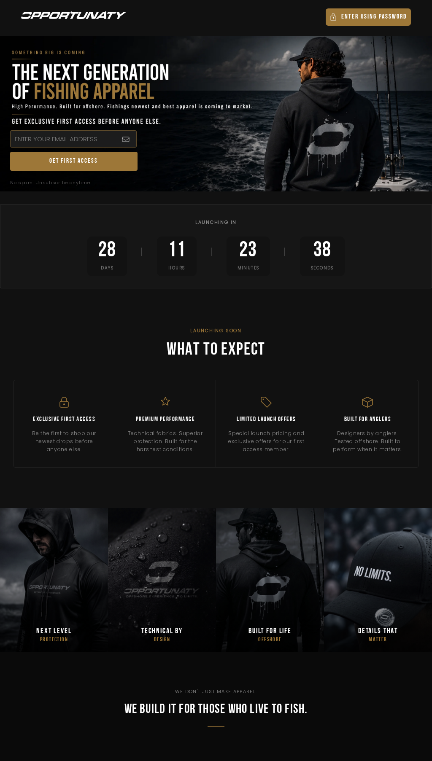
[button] (368, 17)
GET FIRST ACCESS (73, 161)
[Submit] (125, 139)
